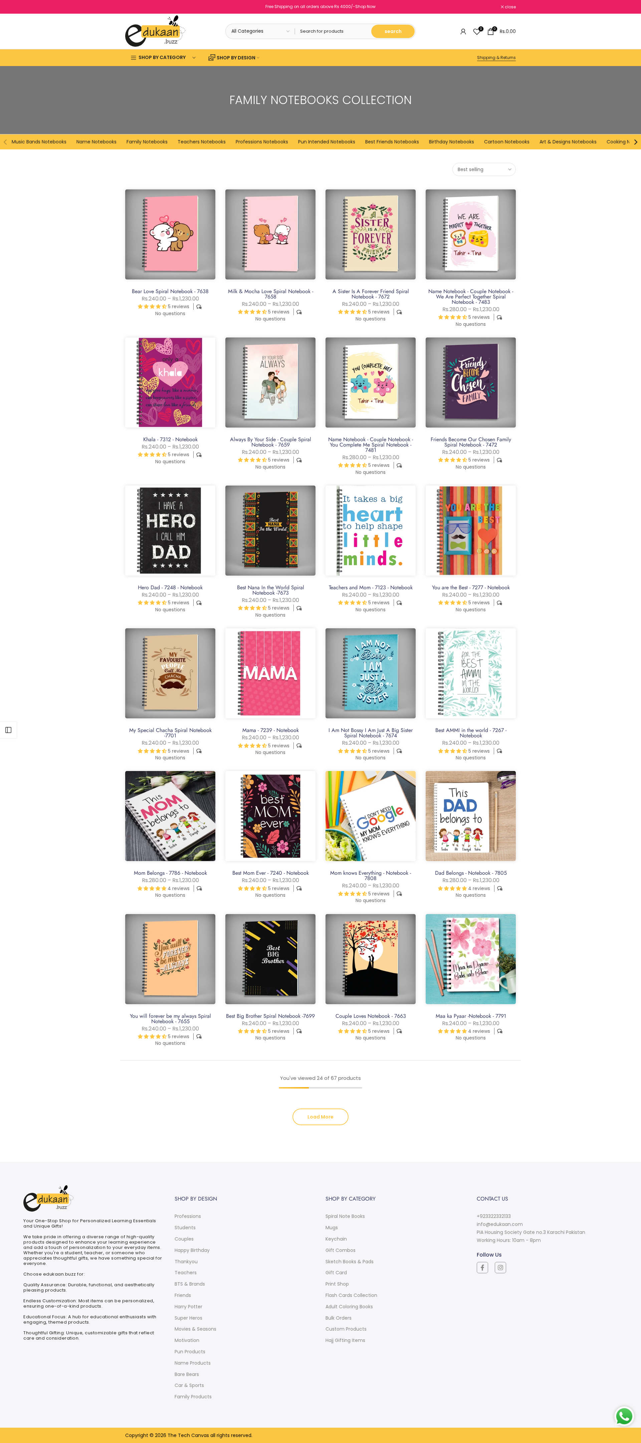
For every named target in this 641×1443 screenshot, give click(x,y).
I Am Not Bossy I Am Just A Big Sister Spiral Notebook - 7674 (371, 732)
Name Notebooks (96, 141)
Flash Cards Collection (351, 1295)
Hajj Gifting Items (345, 1340)
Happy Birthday (192, 1250)
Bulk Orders (339, 1318)
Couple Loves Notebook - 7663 (371, 1016)
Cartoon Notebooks (506, 141)
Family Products (193, 1396)
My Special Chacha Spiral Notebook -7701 (170, 732)
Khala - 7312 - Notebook (170, 439)
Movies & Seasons (195, 1329)
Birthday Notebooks (451, 141)
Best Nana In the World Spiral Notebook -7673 (270, 590)
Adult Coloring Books (349, 1306)
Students (185, 1227)
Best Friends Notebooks (392, 141)
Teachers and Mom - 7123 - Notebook (371, 587)
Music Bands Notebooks (39, 141)
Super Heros (188, 1318)
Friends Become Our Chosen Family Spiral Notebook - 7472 (471, 442)
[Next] (635, 142)
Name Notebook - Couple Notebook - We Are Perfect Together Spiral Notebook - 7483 (470, 296)
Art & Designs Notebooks (568, 141)
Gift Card (336, 1272)
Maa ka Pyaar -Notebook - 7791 (471, 1016)
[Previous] (5, 142)
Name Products (193, 1363)
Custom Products (346, 1329)
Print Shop (337, 1284)
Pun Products (190, 1351)
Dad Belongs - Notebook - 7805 (471, 873)
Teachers (186, 1272)
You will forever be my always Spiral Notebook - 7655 (170, 1018)
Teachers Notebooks (202, 141)
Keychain (336, 1239)
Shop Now (365, 6)
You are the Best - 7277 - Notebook (471, 587)
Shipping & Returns (496, 57)
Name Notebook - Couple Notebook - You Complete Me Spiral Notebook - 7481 (370, 445)
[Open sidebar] (8, 730)
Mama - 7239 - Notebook (270, 730)
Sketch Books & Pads (350, 1261)
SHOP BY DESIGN (236, 57)
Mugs (332, 1227)
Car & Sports (189, 1385)
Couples (184, 1239)
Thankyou (186, 1261)
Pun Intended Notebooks (326, 141)
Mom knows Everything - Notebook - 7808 (370, 875)
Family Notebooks (147, 141)
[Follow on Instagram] (500, 1267)
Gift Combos (341, 1250)
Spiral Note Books (345, 1216)
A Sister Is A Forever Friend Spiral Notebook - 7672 (371, 293)
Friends (183, 1295)
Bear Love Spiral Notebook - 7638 (170, 291)
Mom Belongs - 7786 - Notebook (170, 873)
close (134, 7)
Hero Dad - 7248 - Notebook (170, 587)
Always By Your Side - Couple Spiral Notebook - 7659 (270, 442)
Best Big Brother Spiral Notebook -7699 (270, 1016)
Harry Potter (188, 1306)
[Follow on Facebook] (482, 1267)
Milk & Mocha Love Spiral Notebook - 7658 (270, 293)
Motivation (187, 1340)
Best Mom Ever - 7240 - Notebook (270, 873)
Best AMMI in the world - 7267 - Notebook (470, 732)
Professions (188, 1216)
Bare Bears (187, 1374)
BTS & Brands (190, 1284)
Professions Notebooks (262, 141)
